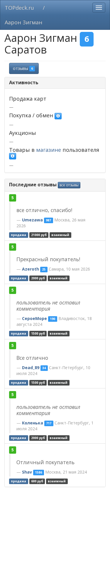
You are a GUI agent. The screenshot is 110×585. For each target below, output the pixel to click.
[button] (58, 116)
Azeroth (30, 269)
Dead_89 (30, 367)
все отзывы (69, 185)
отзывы (23, 68)
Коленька (32, 423)
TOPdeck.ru (19, 7)
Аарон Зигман (23, 22)
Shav (27, 472)
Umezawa (32, 220)
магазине (48, 149)
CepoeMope (34, 318)
